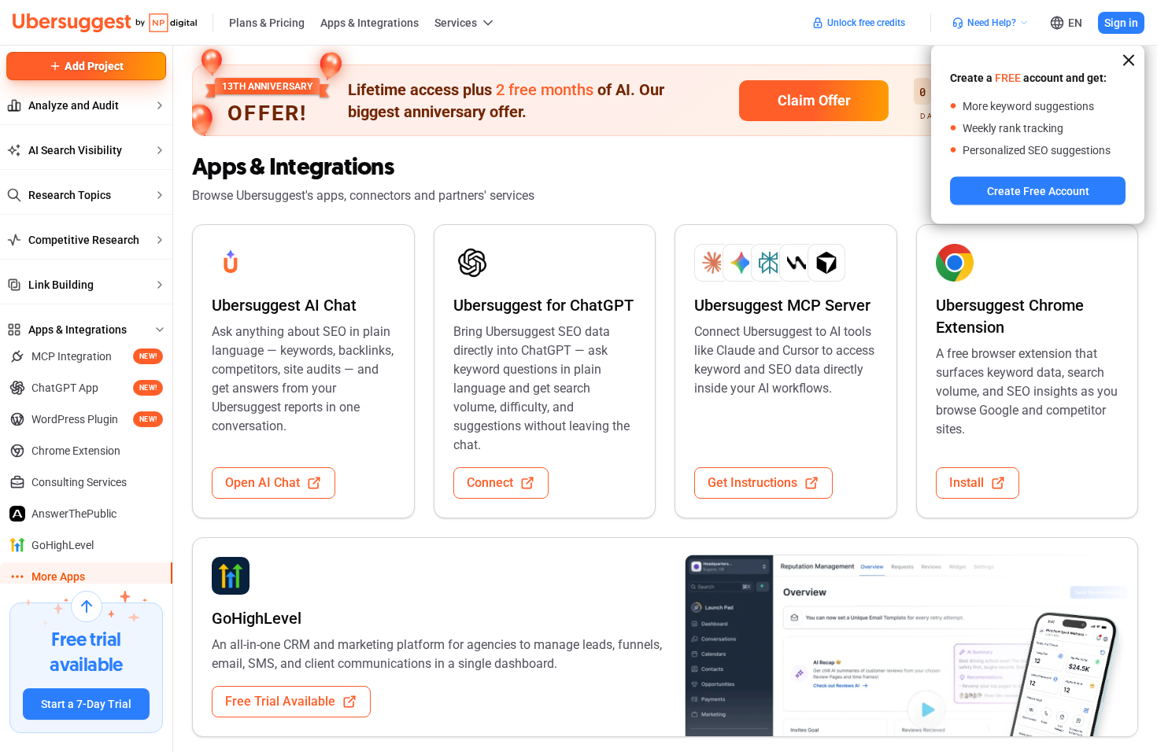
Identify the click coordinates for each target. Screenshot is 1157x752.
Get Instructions (752, 482)
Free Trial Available (280, 701)
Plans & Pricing (267, 23)
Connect (490, 482)
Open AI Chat (262, 482)
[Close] (1128, 60)
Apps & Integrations (369, 23)
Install (966, 482)
